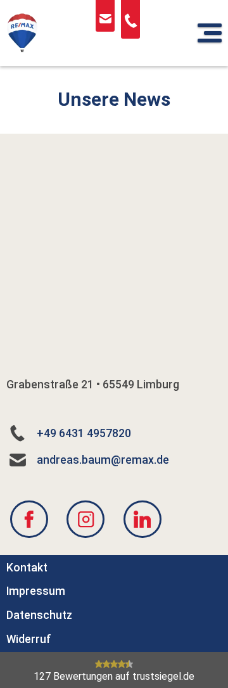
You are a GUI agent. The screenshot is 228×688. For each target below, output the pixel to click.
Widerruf (28, 638)
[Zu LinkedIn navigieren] (142, 519)
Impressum (35, 591)
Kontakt (27, 567)
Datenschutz (39, 615)
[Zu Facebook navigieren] (29, 519)
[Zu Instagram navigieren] (85, 519)
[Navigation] (210, 32)
